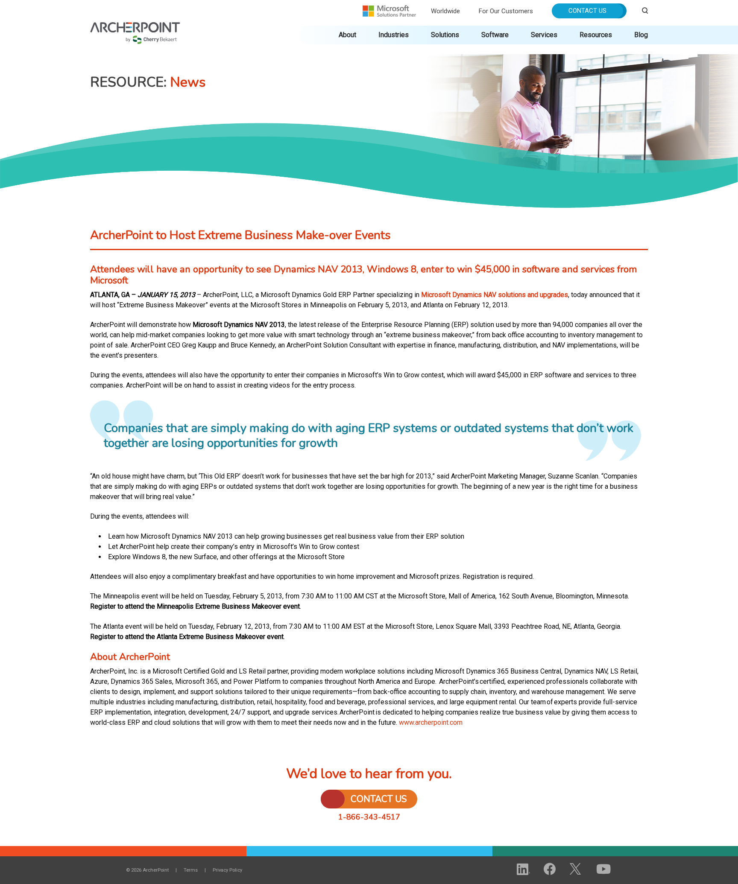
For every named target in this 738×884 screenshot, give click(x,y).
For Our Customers (506, 11)
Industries (393, 35)
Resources (596, 35)
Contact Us (587, 11)
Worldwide (445, 11)
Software (495, 35)
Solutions (445, 35)
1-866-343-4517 (369, 817)
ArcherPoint (135, 26)
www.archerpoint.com (431, 722)
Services (544, 35)
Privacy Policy (227, 870)
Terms (191, 870)
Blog (641, 35)
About (347, 35)
